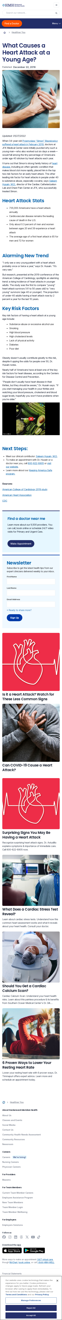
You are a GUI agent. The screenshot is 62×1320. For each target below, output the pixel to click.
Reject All (31, 1308)
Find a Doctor (12, 23)
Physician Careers (11, 1167)
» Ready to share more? (19, 610)
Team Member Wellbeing (14, 1212)
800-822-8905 (36, 463)
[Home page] (4, 32)
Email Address (13, 599)
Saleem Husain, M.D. (46, 456)
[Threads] (21, 1237)
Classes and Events (12, 1120)
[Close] (57, 1280)
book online (24, 1262)
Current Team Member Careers (17, 1193)
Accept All (31, 1315)
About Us (6, 1115)
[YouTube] (33, 1237)
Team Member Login (12, 1207)
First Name (12, 577)
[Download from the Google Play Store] (34, 1250)
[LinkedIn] (15, 1237)
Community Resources (13, 1139)
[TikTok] (38, 1237)
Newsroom (7, 1144)
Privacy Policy (42, 1294)
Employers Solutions (12, 1225)
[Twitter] (27, 1237)
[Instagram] (10, 1237)
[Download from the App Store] (12, 1250)
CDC (4, 500)
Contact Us (7, 1130)
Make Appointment (21, 543)
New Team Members (12, 1202)
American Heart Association (17, 495)
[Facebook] (4, 1237)
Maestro (6, 1180)
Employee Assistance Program (17, 1197)
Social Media (8, 1125)
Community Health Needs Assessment (21, 1134)
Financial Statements (12, 1273)
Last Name (11, 588)
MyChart (13, 1262)
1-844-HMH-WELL (45, 1262)
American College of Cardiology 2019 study (24, 489)
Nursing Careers (10, 1162)
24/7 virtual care (45, 1259)
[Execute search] (57, 13)
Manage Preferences (31, 1300)
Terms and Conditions (16, 1294)
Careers (6, 1157)
